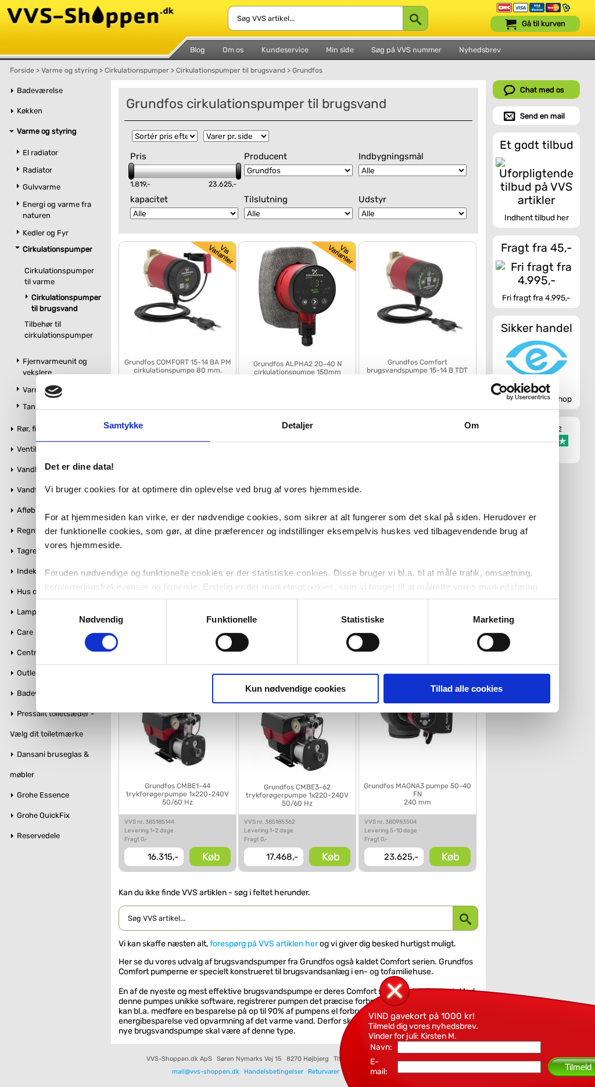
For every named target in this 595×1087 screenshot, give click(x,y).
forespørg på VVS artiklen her (264, 944)
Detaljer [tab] (298, 425)
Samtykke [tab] (123, 425)
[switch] (232, 642)
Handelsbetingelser (273, 1071)
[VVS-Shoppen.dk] (90, 11)
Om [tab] (471, 425)
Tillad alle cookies (467, 688)
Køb (211, 856)
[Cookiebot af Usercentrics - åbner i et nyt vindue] (499, 392)
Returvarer (323, 1071)
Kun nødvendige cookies (295, 688)
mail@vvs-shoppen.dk (205, 1071)
